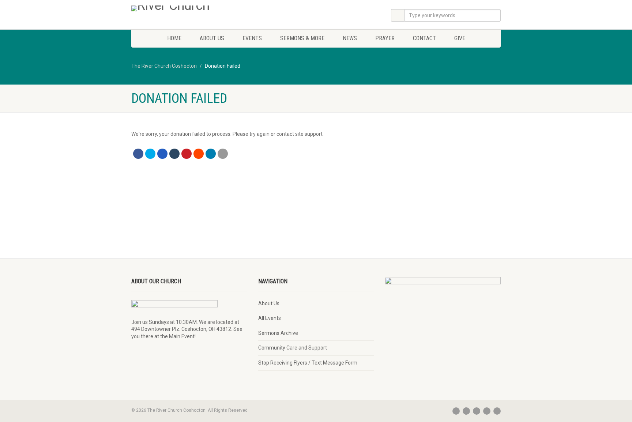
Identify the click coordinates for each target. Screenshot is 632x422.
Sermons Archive (278, 333)
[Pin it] (186, 154)
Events (252, 38)
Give (459, 38)
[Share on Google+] (162, 154)
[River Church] (189, 8)
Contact (424, 38)
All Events (269, 318)
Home (174, 38)
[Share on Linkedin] (211, 154)
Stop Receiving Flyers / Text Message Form (307, 363)
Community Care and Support (292, 348)
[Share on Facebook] (138, 154)
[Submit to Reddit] (198, 154)
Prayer (385, 38)
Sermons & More (302, 38)
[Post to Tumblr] (174, 154)
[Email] (223, 154)
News (350, 38)
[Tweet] (150, 154)
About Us (212, 38)
